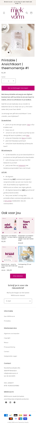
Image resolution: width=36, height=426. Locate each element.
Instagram (21, 165)
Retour (6, 342)
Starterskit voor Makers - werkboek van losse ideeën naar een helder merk (26, 238)
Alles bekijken (18, 276)
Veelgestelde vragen (10, 356)
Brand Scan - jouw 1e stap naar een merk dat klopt (9, 266)
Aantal (3, 77)
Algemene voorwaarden (11, 333)
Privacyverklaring (9, 347)
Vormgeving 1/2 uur (24, 264)
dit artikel (8, 201)
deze (28, 125)
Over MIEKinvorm (9, 316)
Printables (7, 321)
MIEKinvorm (15, 422)
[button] (4, 13)
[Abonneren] (30, 301)
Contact (6, 351)
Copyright (7, 338)
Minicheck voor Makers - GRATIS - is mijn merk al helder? (10, 237)
